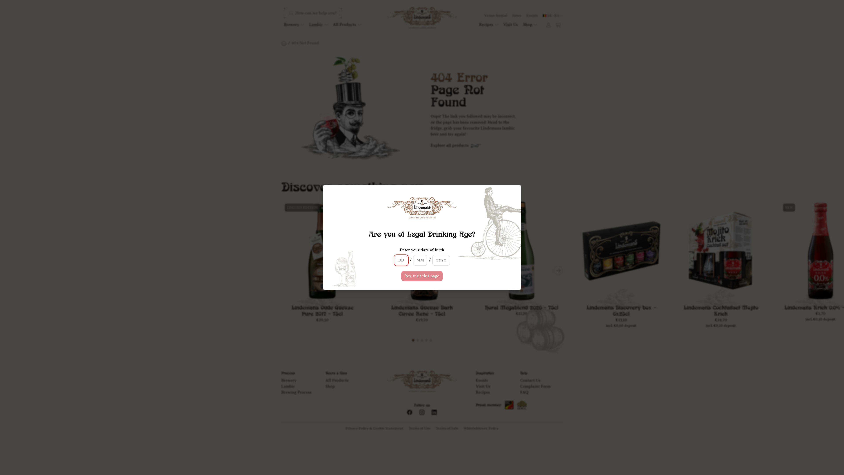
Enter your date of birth (422, 250)
